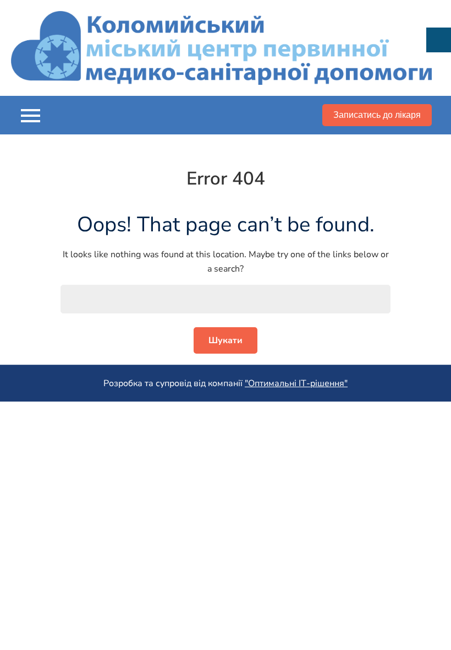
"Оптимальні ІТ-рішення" (296, 383)
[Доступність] (438, 40)
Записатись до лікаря (377, 115)
